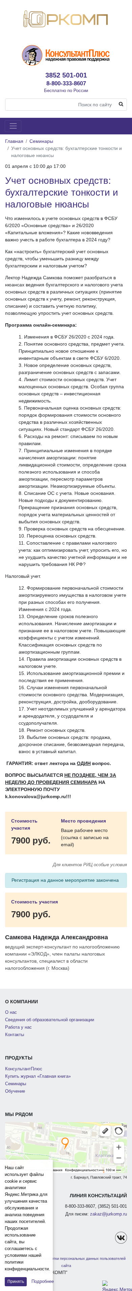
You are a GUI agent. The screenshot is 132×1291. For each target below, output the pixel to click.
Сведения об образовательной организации (49, 1020)
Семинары (41, 141)
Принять (15, 1281)
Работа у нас (18, 1027)
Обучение (15, 1091)
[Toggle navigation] (13, 126)
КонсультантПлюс (23, 1069)
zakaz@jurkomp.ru (108, 1214)
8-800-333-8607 (66, 83)
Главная (14, 141)
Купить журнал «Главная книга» (38, 1076)
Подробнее (42, 1281)
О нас (11, 1012)
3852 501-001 (66, 75)
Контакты (14, 1034)
